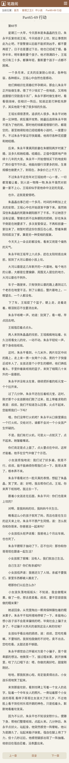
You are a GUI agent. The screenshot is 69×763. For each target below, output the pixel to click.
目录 (34, 755)
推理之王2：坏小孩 (32, 10)
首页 (16, 10)
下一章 (55, 755)
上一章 (13, 755)
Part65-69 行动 (53, 10)
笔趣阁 (12, 3)
